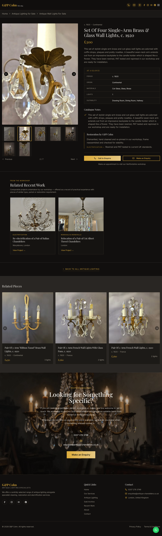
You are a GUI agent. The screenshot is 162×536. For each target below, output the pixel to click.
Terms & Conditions (152, 526)
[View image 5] (71, 134)
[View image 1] (9, 134)
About (86, 510)
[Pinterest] (155, 5)
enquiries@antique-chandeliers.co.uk (81, 444)
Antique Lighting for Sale (23, 13)
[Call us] (129, 5)
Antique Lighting (91, 498)
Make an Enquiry (143, 158)
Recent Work (89, 506)
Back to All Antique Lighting (82, 269)
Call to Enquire (104, 158)
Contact (87, 514)
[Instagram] (148, 5)
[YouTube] (151, 5)
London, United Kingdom (138, 498)
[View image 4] (55, 134)
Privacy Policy (135, 526)
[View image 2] (24, 134)
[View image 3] (40, 134)
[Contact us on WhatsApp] (156, 530)
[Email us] (134, 5)
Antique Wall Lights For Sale (52, 13)
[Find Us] (140, 5)
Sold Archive (89, 502)
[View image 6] (9, 149)
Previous (8, 159)
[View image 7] (24, 149)
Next (73, 159)
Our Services (89, 493)
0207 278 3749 (81, 435)
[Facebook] (144, 5)
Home (5, 13)
